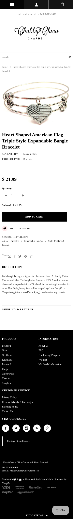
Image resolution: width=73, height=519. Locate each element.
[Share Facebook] (14, 256)
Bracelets (15, 241)
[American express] (19, 487)
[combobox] (36, 57)
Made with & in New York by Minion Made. (28, 479)
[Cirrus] (25, 492)
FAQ (41, 350)
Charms (6, 378)
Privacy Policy (9, 397)
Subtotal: (7, 205)
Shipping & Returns (18, 309)
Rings (5, 369)
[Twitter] (19, 256)
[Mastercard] (35, 487)
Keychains (7, 359)
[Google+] (31, 256)
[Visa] (6, 487)
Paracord (6, 364)
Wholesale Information (50, 364)
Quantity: (7, 188)
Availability (10, 154)
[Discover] (52, 487)
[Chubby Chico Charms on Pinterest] (47, 428)
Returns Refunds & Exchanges (17, 402)
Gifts (4, 350)
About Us (43, 345)
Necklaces (7, 355)
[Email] (9, 256)
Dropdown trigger (36, 4)
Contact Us (7, 411)
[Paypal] (7, 492)
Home (5, 67)
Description (12, 267)
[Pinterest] (25, 256)
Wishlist (43, 359)
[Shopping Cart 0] (62, 4)
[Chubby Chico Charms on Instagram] (26, 428)
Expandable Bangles (33, 241)
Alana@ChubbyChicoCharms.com (24, 471)
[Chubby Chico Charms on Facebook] (5, 428)
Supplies (6, 383)
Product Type (11, 159)
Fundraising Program (49, 355)
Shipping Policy (10, 406)
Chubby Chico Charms (18, 441)
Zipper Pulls (8, 373)
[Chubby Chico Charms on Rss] (37, 428)
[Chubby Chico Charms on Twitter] (16, 428)
